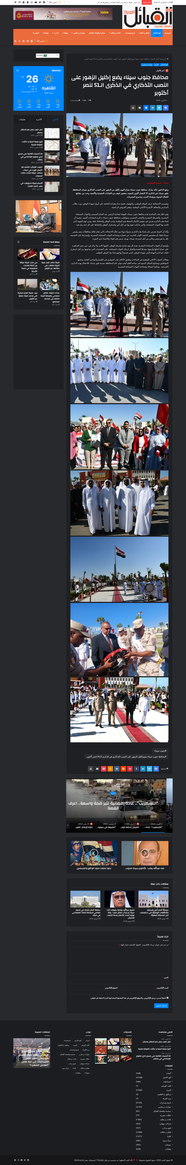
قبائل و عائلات (144, 33)
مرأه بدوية (167, 1140)
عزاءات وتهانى (165, 1124)
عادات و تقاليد (116, 33)
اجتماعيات (167, 1082)
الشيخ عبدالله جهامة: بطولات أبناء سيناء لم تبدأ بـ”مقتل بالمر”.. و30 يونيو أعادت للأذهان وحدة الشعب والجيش (120, 914)
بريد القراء (167, 1098)
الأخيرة (39, 119)
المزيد (56, 33)
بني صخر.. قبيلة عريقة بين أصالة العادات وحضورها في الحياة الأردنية (28, 267)
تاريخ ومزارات (130, 33)
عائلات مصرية (165, 1115)
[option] (119, 805)
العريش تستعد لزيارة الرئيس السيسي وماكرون (119, 808)
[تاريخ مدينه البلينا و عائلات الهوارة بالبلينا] (52, 145)
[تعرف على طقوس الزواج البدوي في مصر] (113, 1058)
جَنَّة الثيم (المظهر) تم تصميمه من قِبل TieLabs (115, 1160)
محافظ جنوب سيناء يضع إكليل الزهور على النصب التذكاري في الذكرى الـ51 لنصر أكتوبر (126, 756)
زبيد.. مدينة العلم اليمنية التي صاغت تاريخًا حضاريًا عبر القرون (27, 296)
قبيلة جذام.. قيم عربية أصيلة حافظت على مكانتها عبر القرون (51, 265)
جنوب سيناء (159, 750)
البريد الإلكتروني (161, 988)
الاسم (165, 977)
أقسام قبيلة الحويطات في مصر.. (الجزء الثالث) (31, 184)
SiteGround (79, 1160)
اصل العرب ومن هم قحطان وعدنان (31, 131)
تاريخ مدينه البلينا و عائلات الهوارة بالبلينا (32, 143)
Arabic (40, 55)
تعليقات (22, 119)
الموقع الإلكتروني (111, 988)
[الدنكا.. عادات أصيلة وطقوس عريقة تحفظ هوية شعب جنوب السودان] (101, 1041)
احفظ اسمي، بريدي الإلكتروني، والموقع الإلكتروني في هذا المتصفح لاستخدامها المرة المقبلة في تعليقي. (128, 998)
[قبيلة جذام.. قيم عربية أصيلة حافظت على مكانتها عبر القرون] (50, 254)
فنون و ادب (166, 1128)
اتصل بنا (36, 33)
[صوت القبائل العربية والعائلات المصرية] (147, 17)
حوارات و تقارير (79, 33)
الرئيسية (167, 33)
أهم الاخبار (157, 33)
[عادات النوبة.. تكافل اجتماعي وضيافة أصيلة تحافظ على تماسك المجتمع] (50, 284)
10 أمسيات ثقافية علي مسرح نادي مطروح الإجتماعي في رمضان (30, 156)
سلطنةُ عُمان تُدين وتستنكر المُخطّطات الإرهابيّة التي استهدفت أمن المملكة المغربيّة (154, 912)
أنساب (168, 1073)
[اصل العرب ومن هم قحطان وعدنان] (52, 133)
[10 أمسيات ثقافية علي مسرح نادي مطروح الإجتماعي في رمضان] (52, 157)
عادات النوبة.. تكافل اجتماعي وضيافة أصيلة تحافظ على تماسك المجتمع (113, 2)
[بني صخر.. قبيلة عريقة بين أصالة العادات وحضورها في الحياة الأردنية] (27, 254)
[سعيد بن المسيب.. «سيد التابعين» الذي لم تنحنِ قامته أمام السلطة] (101, 1059)
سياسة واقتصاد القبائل (97, 33)
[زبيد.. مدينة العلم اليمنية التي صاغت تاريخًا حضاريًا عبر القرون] (27, 284)
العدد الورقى (166, 1086)
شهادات (46, 33)
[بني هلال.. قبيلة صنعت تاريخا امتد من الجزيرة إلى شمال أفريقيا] (126, 1041)
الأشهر (55, 119)
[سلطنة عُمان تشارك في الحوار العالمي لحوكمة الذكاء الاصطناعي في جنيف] (85, 899)
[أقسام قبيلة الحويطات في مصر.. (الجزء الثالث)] (52, 187)
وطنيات (65, 33)
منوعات (168, 1145)
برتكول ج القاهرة (164, 1094)
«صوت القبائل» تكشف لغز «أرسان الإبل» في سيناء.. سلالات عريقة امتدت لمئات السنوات (31, 171)
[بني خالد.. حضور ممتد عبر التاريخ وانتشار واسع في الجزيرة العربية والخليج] (101, 1050)
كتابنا (169, 1136)
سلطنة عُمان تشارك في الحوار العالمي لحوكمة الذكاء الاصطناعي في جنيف (86, 912)
